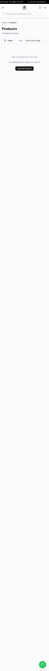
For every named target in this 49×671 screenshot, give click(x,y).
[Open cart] (45, 8)
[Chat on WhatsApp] (42, 664)
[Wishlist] (40, 7)
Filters (10, 41)
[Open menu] (3, 8)
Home (4, 23)
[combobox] (35, 40)
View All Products (24, 68)
